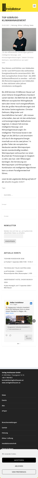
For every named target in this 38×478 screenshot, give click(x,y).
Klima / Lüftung (23, 25)
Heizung (14, 25)
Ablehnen (19, 466)
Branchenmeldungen (9, 422)
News (31, 25)
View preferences (19, 472)
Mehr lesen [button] (10, 313)
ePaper (4, 411)
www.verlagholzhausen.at (11, 383)
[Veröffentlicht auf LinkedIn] (31, 303)
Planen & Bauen (7, 449)
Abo (3, 406)
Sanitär (4, 428)
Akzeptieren (19, 460)
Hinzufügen (10, 241)
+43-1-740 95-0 (7, 378)
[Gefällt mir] (7, 337)
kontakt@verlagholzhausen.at (13, 380)
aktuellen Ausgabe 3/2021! (14, 182)
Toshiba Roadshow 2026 (14, 259)
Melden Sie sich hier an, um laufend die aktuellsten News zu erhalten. (18, 232)
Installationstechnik (9, 443)
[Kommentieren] (10, 337)
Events (4, 400)
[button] (4, 321)
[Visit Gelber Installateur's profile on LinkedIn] (7, 303)
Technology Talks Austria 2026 (17, 268)
